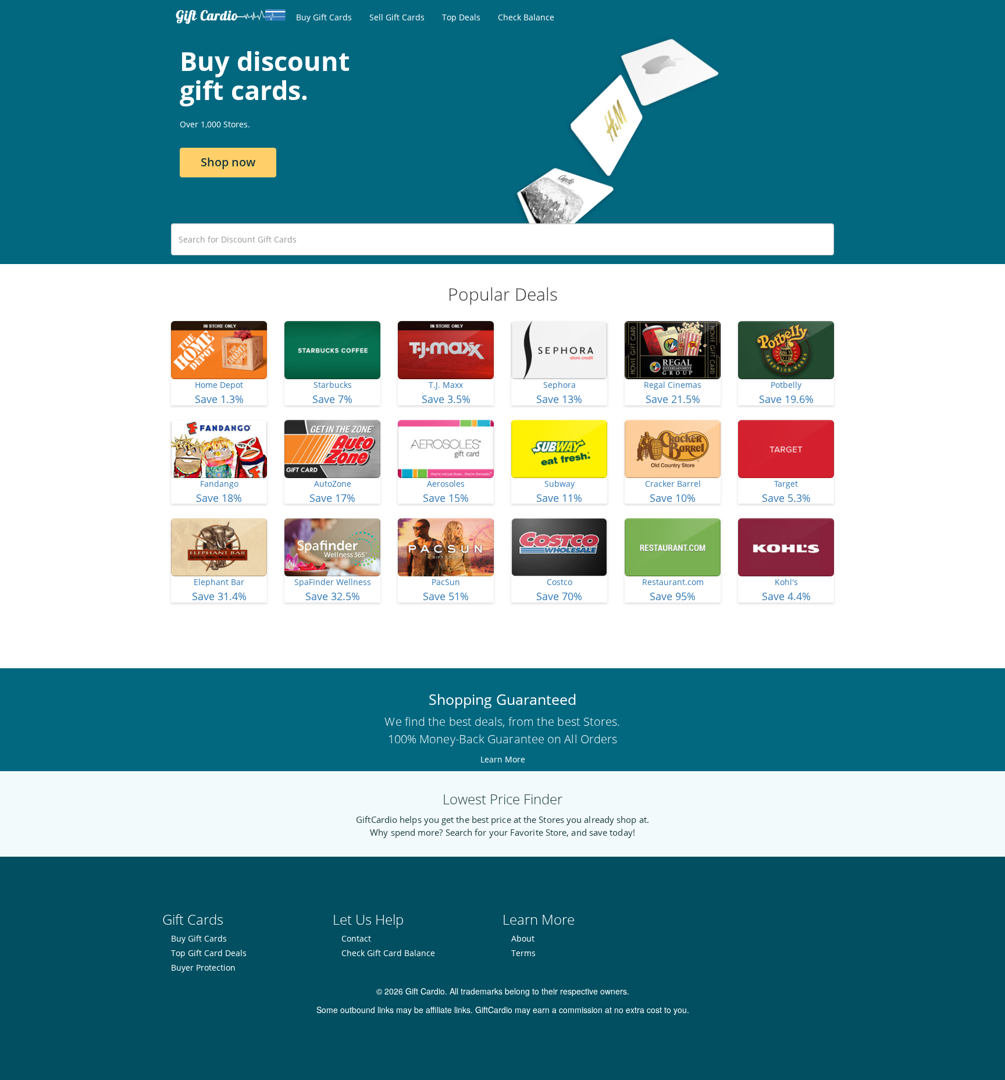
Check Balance (526, 17)
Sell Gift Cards (397, 17)
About (522, 938)
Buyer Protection (203, 967)
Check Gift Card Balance (388, 952)
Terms (523, 952)
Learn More (502, 759)
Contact (356, 938)
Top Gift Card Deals (209, 952)
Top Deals (461, 17)
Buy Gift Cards (324, 17)
